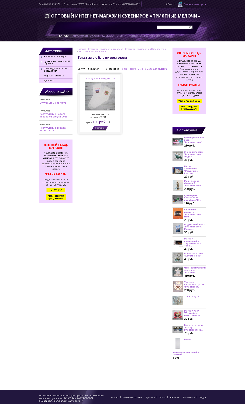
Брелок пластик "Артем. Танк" (193, 254)
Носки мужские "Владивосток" (100, 78)
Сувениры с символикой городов (57, 62)
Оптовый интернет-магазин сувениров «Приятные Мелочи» (125, 16)
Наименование (128, 68)
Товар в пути (191, 296)
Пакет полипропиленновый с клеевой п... (185, 346)
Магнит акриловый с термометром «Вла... (192, 242)
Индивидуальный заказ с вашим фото (57, 69)
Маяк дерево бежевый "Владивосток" (193, 183)
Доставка (49, 80)
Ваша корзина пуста (195, 4)
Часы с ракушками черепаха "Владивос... (195, 270)
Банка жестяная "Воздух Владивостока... (193, 327)
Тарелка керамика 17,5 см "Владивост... (194, 284)
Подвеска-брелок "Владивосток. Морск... (194, 226)
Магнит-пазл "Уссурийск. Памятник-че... (193, 313)
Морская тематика (54, 75)
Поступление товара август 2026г (53, 129)
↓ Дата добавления (156, 68)
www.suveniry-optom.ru (51, 398)
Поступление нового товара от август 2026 (53, 115)
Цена (140, 68)
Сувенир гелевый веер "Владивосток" (194, 139)
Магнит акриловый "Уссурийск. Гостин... (191, 169)
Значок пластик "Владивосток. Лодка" (193, 154)
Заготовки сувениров (55, 56)
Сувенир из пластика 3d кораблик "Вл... (193, 197)
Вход (170, 4)
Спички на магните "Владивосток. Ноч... (193, 213)
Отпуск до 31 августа (53, 102)
